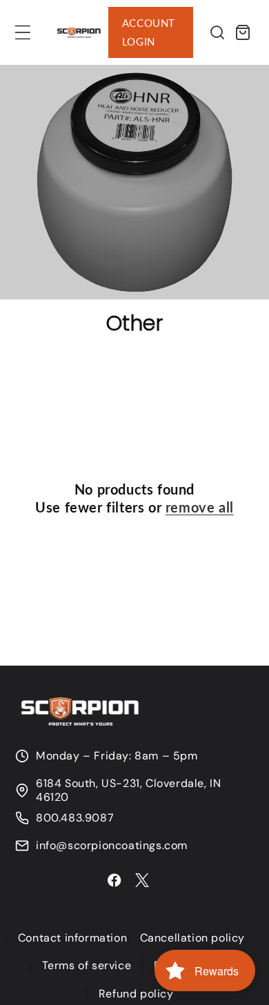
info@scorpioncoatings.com (112, 846)
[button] (22, 32)
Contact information (72, 938)
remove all (200, 507)
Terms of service (87, 965)
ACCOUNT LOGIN (148, 32)
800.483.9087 (75, 818)
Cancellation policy (192, 938)
